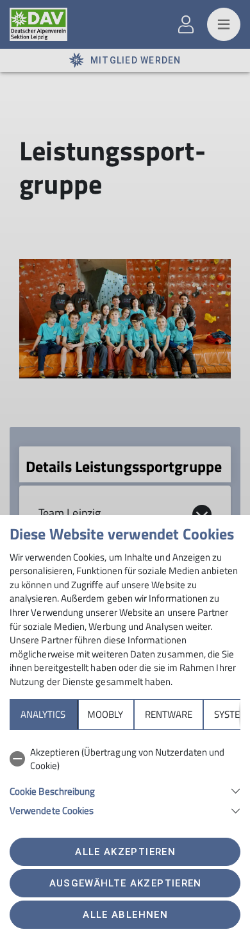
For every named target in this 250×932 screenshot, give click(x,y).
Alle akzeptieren (125, 852)
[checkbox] (125, 759)
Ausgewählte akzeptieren (125, 883)
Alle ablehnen (125, 914)
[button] (125, 790)
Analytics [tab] (43, 714)
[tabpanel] (125, 779)
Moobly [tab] (105, 714)
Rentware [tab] (168, 714)
